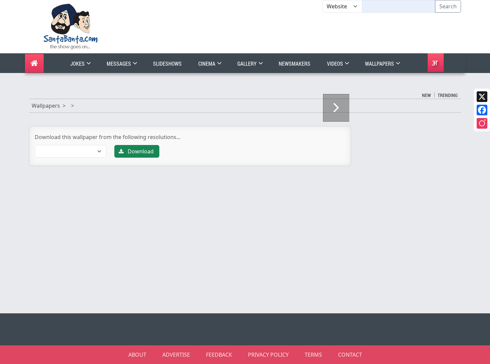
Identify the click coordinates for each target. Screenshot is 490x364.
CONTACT (350, 354)
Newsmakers (294, 63)
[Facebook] (482, 110)
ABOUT (137, 354)
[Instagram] (482, 123)
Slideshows (167, 63)
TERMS (313, 354)
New (426, 95)
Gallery (247, 63)
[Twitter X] (482, 96)
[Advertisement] (322, 33)
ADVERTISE (176, 354)
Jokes (78, 63)
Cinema (207, 63)
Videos (335, 63)
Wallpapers (380, 63)
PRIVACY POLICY (268, 354)
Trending (448, 95)
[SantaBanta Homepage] (71, 26)
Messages (119, 63)
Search (448, 6)
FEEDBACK (219, 354)
